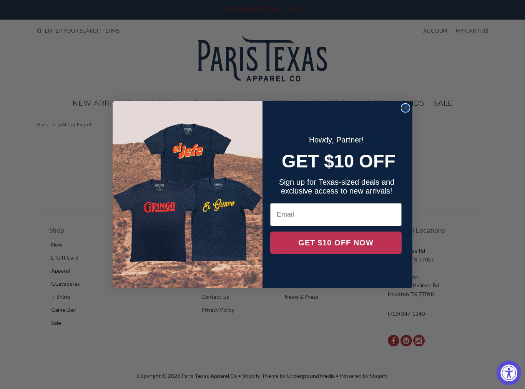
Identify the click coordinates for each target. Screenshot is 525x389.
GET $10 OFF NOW (336, 242)
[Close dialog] (405, 108)
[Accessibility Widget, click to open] (509, 373)
